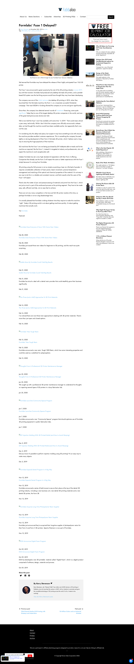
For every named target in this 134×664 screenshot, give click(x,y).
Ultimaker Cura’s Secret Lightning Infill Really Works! (105, 173)
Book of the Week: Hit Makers (105, 163)
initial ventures (43, 100)
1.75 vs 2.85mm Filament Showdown (104, 237)
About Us (23, 17)
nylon (33, 31)
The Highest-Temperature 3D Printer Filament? (105, 224)
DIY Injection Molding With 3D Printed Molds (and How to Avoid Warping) (43, 446)
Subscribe (48, 17)
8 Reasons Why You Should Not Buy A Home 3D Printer (104, 197)
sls (40, 31)
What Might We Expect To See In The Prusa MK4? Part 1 (105, 211)
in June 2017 (77, 90)
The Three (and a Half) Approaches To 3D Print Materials (37, 308)
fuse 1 (29, 31)
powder (37, 31)
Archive (32, 638)
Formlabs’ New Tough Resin (28, 342)
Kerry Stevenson (25, 29)
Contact (83, 17)
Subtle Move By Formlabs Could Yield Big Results (35, 273)
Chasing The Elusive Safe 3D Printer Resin (105, 184)
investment (60, 110)
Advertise (57, 17)
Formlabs (25, 211)
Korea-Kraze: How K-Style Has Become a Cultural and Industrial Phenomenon (105, 132)
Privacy (32, 635)
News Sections (34, 17)
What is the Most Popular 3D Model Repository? (105, 149)
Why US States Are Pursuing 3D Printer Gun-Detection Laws (105, 48)
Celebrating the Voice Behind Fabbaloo (105, 102)
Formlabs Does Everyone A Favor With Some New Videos (38, 238)
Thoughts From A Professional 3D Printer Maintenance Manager (40, 377)
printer (46, 29)
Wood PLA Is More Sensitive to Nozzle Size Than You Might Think (105, 86)
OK (30, 656)
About (32, 630)
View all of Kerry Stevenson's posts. (43, 597)
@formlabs (24, 31)
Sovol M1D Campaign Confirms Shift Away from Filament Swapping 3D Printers (104, 116)
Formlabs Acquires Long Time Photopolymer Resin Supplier (38, 517)
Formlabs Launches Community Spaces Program (35, 411)
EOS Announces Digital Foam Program (32, 552)
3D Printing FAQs (69, 17)
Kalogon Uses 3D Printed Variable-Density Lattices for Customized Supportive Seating (104, 62)
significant (22, 113)
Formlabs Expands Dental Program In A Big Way (35, 480)
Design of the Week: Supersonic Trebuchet (103, 74)
